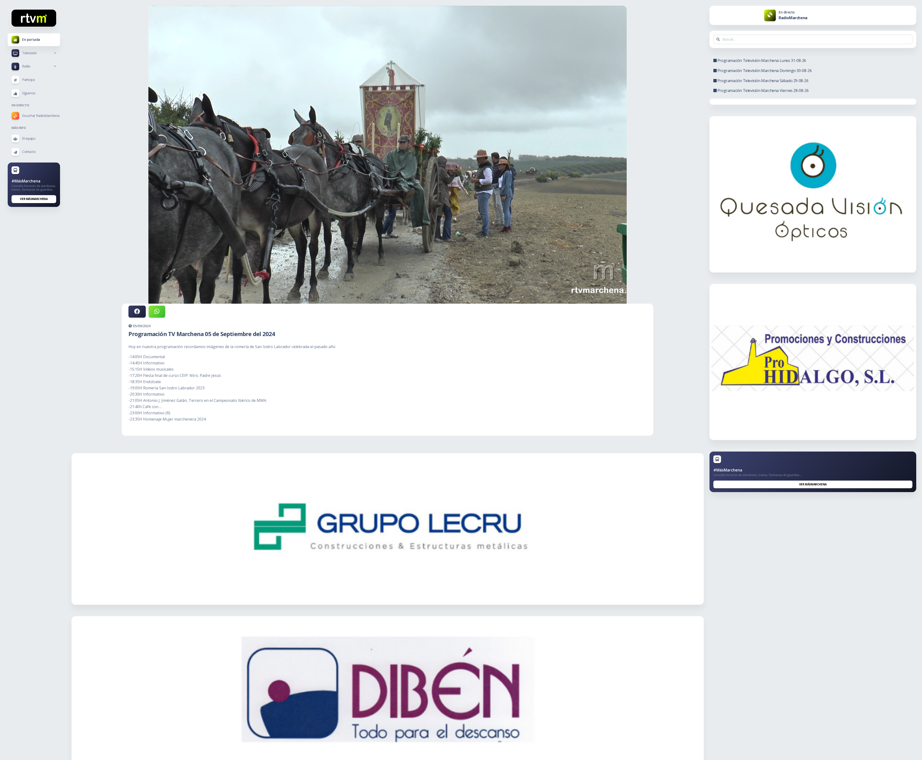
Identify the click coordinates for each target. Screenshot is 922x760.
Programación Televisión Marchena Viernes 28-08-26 (762, 90)
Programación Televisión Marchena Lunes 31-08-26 (761, 60)
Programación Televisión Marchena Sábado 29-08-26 (762, 80)
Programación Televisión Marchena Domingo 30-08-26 (764, 70)
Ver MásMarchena (34, 199)
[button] (34, 53)
